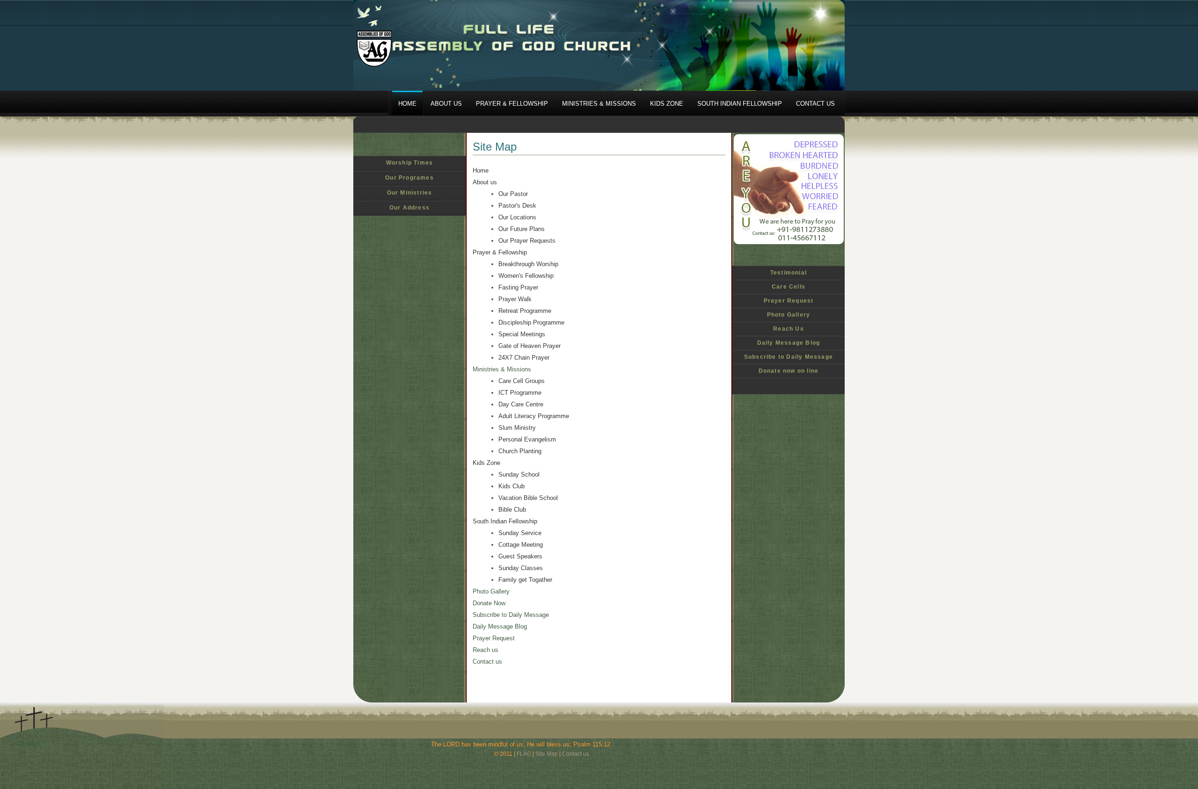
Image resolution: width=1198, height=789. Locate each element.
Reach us (485, 649)
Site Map (546, 754)
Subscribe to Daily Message (788, 357)
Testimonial (788, 272)
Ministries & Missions (502, 369)
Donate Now (489, 603)
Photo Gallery (789, 314)
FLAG (524, 754)
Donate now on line (789, 371)
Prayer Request (789, 300)
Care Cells (788, 286)
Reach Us (788, 329)
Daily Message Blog (788, 343)
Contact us (487, 661)
